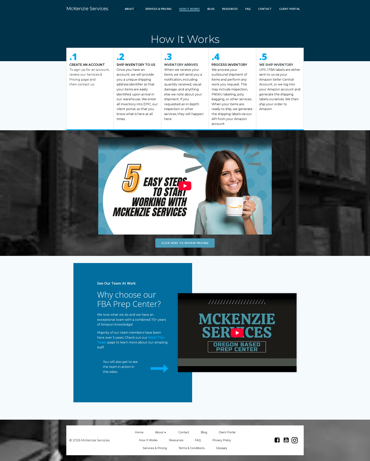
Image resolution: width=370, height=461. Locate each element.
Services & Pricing (158, 9)
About (129, 9)
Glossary (221, 448)
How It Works (189, 9)
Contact (265, 9)
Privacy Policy (221, 440)
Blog (210, 9)
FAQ (248, 9)
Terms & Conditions (191, 448)
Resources (230, 9)
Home (139, 432)
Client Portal (289, 9)
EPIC (147, 104)
